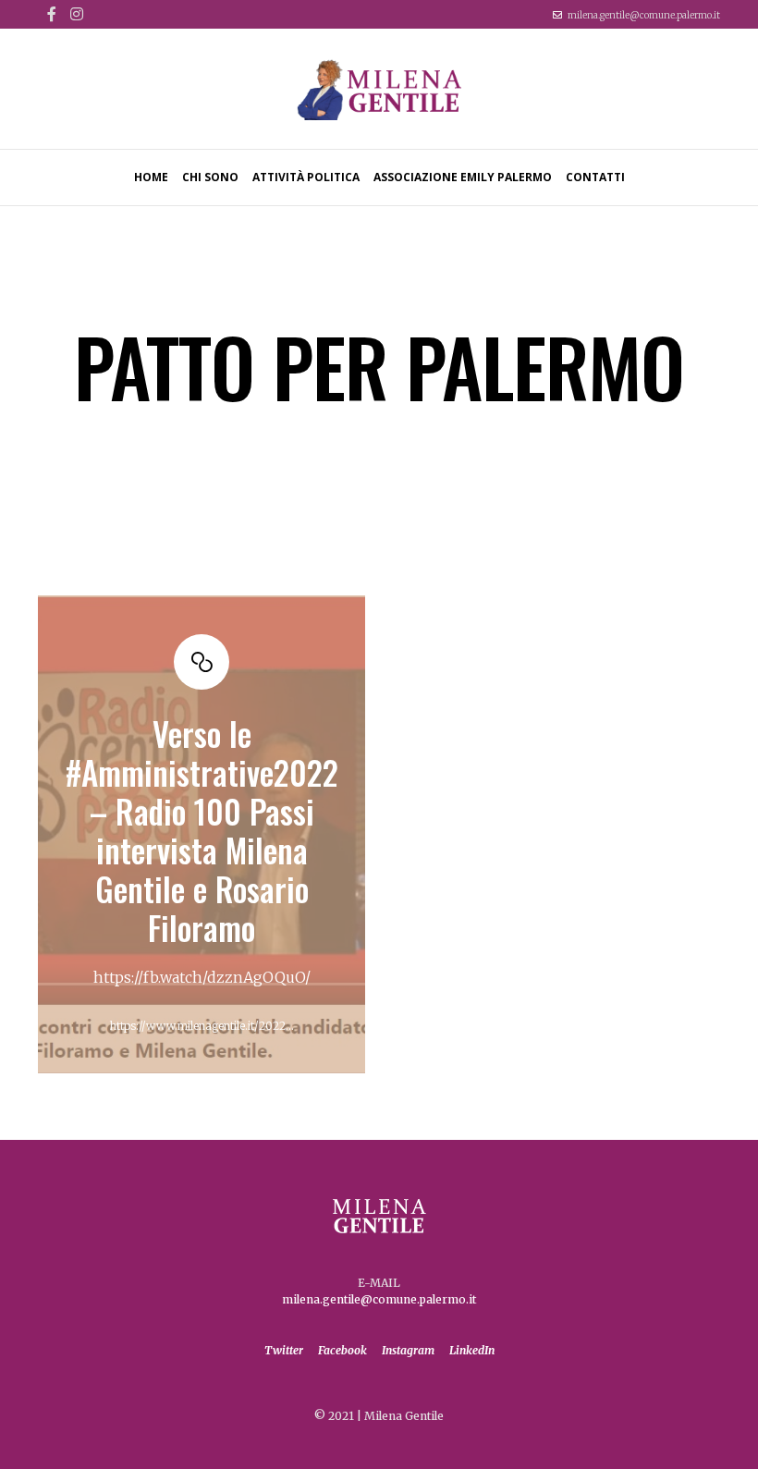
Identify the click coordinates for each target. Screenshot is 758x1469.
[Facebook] (51, 13)
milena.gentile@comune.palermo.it (644, 15)
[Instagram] (76, 13)
